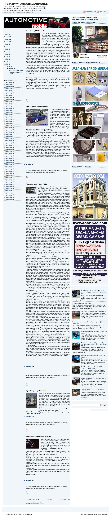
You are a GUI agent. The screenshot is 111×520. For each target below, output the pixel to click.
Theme (89, 514)
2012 (7, 41)
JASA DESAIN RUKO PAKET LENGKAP (84, 18)
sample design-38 (9, 162)
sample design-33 (9, 151)
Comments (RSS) (90, 11)
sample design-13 (9, 108)
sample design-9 (9, 99)
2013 (7, 44)
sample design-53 (9, 195)
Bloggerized (95, 514)
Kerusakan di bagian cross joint (81, 303)
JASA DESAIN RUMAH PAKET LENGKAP (85, 20)
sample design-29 (9, 143)
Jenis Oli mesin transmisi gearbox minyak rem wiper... (16, 72)
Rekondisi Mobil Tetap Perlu (36, 184)
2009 (7, 34)
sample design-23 (9, 130)
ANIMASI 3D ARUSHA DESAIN (81, 166)
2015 (7, 46)
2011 (7, 39)
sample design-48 (9, 184)
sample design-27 (9, 138)
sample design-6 (9, 93)
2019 (7, 54)
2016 (7, 49)
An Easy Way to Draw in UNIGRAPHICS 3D (85, 22)
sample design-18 (9, 119)
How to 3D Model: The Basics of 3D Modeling (86, 62)
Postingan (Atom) (38, 503)
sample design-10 (9, 101)
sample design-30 (9, 145)
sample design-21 (9, 125)
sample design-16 (9, 114)
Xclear (85, 514)
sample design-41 (9, 169)
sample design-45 (9, 177)
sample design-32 (9, 149)
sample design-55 (9, 199)
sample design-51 (9, 190)
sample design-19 (9, 121)
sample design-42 (9, 171)
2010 (7, 36)
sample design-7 (9, 95)
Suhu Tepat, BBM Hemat (35, 31)
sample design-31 (9, 147)
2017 (7, 51)
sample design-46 (9, 180)
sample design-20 (9, 123)
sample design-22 (9, 127)
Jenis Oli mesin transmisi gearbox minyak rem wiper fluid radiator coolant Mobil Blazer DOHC (94, 344)
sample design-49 (9, 186)
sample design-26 (9, 136)
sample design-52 (9, 193)
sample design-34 (9, 154)
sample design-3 (9, 86)
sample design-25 (9, 134)
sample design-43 (9, 173)
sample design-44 (9, 175)
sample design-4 (9, 88)
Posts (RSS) (102, 11)
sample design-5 (9, 91)
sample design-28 (9, 141)
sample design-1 (9, 82)
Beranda (49, 499)
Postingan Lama (65, 499)
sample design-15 (9, 112)
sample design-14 (9, 110)
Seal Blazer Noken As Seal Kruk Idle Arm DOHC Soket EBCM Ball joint (93, 367)
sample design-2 (9, 84)
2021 (7, 59)
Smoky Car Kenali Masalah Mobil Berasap (93, 311)
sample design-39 (9, 164)
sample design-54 (9, 197)
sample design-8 (9, 97)
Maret (9, 66)
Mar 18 (11, 68)
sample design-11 (9, 104)
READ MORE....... (31, 164)
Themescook (103, 514)
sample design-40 (9, 167)
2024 (7, 64)
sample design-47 (9, 182)
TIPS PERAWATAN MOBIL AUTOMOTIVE (25, 3)
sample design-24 (9, 132)
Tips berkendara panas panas (37, 106)
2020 (7, 56)
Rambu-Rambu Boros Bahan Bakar (39, 436)
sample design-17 (9, 117)
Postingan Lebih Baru (32, 499)
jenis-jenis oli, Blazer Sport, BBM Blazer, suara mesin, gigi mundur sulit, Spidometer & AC (93, 292)
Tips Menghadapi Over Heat (36, 391)
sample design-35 (9, 156)
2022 (7, 61)
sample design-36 (9, 158)
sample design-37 (9, 160)
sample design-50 (9, 188)
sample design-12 (9, 106)
